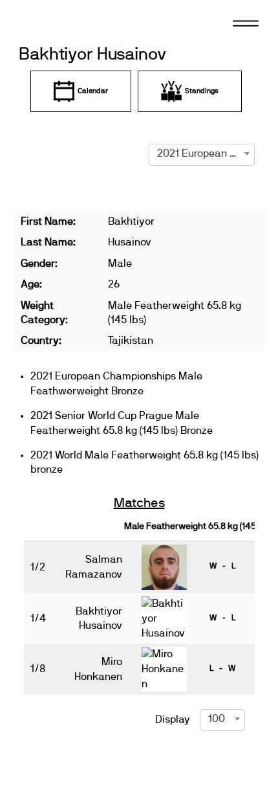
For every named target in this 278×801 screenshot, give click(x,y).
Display (172, 719)
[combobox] (201, 153)
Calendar (93, 91)
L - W (222, 668)
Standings (202, 91)
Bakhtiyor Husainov (92, 55)
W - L (222, 566)
